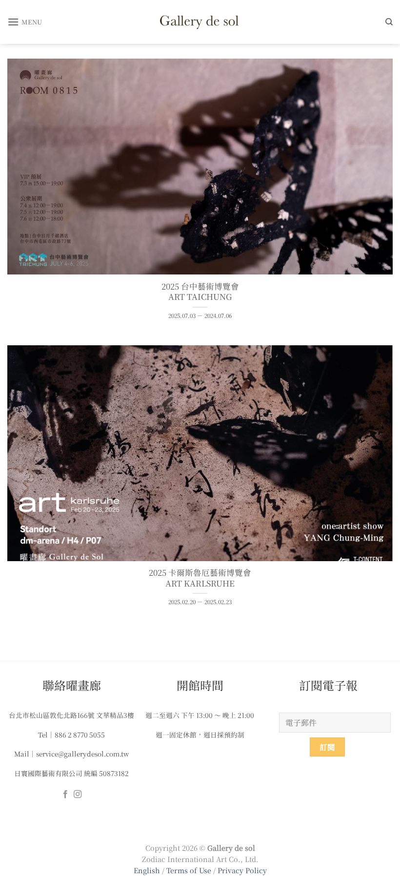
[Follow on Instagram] (77, 794)
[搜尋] (389, 22)
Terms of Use (189, 870)
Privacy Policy (242, 870)
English (147, 870)
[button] (24, 22)
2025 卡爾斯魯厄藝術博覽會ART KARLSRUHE (200, 578)
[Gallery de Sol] (200, 21)
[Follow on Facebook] (65, 794)
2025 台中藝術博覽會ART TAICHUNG (200, 291)
